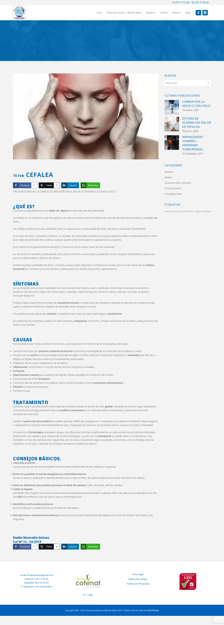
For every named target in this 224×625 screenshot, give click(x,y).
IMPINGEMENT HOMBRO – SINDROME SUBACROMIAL (193, 143)
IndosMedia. (152, 610)
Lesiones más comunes (178, 183)
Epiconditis (188, 211)
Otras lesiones (173, 188)
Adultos (169, 172)
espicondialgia (203, 211)
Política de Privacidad (138, 584)
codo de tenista (173, 211)
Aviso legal (138, 574)
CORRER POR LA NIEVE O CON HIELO (196, 104)
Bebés (168, 177)
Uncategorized (173, 194)
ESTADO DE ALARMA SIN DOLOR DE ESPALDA (196, 122)
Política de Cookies (138, 579)
